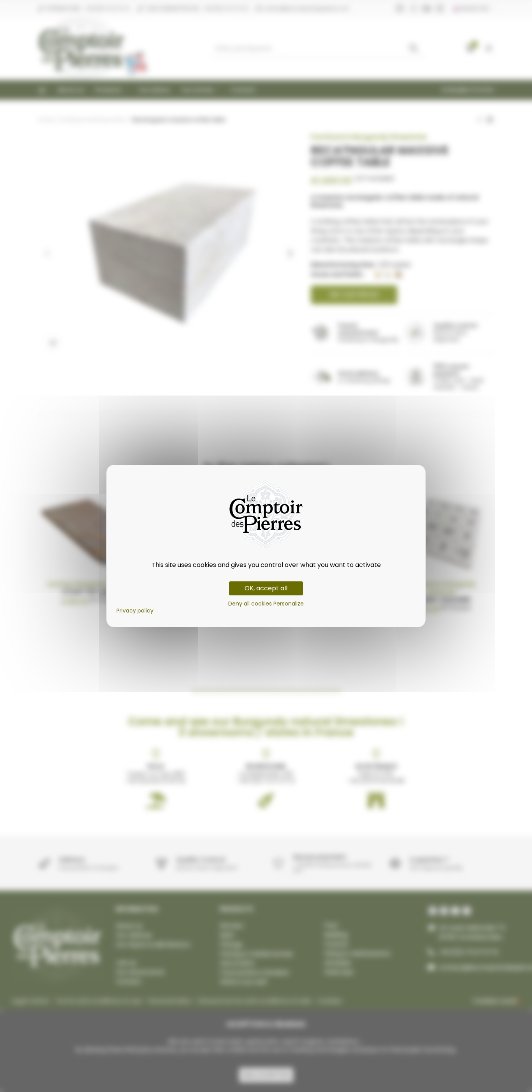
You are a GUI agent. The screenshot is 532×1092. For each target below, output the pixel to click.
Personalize (288, 603)
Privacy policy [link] (134, 610)
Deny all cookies (250, 603)
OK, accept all (266, 588)
